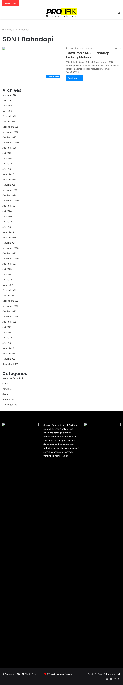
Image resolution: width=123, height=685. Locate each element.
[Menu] (4, 13)
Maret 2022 (8, 348)
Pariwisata (7, 388)
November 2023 (10, 248)
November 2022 (10, 306)
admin (70, 48)
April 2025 (7, 169)
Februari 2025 (9, 179)
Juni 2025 (7, 158)
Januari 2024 (8, 242)
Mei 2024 (7, 221)
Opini (5, 383)
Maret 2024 (8, 232)
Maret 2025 (8, 174)
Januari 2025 (8, 184)
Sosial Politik (8, 399)
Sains (5, 394)
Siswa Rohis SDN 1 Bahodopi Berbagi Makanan (88, 55)
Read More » (74, 78)
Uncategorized (9, 404)
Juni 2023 (7, 274)
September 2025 (10, 142)
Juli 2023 (7, 269)
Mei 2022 (7, 337)
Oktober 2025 (9, 137)
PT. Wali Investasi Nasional (60, 674)
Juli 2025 (7, 153)
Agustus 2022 (9, 322)
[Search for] (119, 13)
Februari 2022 (9, 353)
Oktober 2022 (9, 311)
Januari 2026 (8, 121)
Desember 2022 (10, 300)
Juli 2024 (7, 211)
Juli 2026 (7, 100)
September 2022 (10, 316)
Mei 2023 (7, 279)
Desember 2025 (10, 126)
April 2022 (7, 343)
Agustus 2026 (9, 95)
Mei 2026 (7, 111)
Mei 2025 (7, 163)
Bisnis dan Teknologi (12, 378)
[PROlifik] (61, 12)
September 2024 (10, 200)
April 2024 (7, 227)
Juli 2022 (7, 327)
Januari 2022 (8, 358)
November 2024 (10, 190)
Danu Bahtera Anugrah (109, 674)
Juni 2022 (7, 332)
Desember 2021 (10, 364)
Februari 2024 (9, 237)
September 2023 (10, 258)
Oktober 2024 (9, 195)
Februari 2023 (9, 290)
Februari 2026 (9, 116)
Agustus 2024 (9, 206)
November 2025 (10, 132)
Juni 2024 (7, 216)
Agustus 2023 (9, 264)
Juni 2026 (7, 105)
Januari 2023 (8, 295)
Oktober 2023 (9, 253)
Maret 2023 (8, 285)
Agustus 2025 (9, 148)
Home (7, 29)
